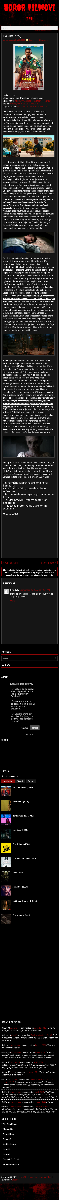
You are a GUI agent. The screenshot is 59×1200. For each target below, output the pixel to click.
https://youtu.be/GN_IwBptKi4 (24, 103)
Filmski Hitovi (8, 1134)
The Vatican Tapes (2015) (24, 858)
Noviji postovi (10, 562)
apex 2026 (38, 1062)
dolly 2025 (40, 1052)
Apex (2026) (17, 872)
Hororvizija (7, 1154)
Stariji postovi (48, 562)
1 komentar (43, 40)
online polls (29, 734)
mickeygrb (15, 1062)
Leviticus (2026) (20, 830)
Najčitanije (8, 781)
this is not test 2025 (44, 1106)
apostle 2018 (40, 1028)
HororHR (7, 1149)
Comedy (32, 40)
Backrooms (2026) (20, 801)
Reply (12, 600)
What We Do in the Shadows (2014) (33, 106)
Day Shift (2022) (12, 35)
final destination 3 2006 (41, 1035)
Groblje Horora (9, 1144)
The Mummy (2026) (21, 915)
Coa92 (14, 1035)
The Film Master (10, 1124)
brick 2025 (39, 1092)
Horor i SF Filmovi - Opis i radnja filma (35, 1177)
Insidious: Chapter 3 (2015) (25, 901)
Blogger (15, 1179)
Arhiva (30, 781)
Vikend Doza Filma (11, 1164)
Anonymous (15, 1028)
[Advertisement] (28, 536)
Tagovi (20, 781)
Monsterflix (8, 1129)
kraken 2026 (40, 1045)
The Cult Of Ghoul (11, 1159)
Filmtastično (8, 1139)
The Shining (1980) (21, 844)
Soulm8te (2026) (20, 887)
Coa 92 (14, 1079)
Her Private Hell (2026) (23, 815)
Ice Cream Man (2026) (22, 787)
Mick (13, 1072)
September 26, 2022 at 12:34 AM (35, 590)
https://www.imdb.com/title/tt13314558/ (33, 100)
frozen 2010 (40, 1102)
